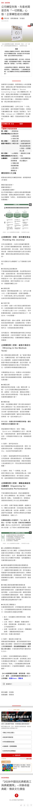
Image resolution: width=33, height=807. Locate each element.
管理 (2, 3)
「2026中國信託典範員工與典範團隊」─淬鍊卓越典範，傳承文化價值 (16, 785)
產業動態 (6, 777)
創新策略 (7, 3)
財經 (2, 777)
